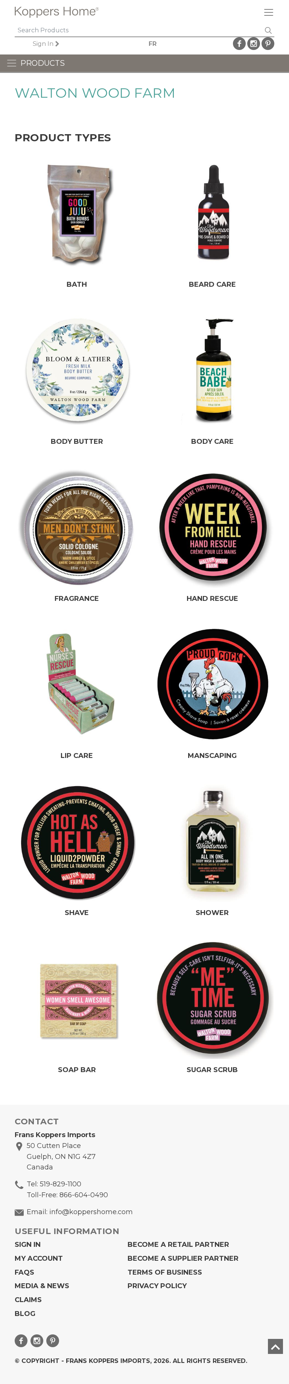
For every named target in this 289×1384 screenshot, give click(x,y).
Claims (28, 1300)
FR (153, 43)
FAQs (24, 1272)
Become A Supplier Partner (183, 1258)
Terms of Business (165, 1272)
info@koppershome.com (91, 1212)
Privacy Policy (157, 1286)
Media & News (42, 1286)
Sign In (43, 43)
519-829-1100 (60, 1184)
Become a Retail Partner (178, 1244)
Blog (25, 1314)
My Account (39, 1258)
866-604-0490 (83, 1195)
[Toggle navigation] (265, 12)
